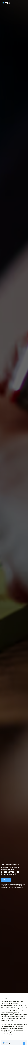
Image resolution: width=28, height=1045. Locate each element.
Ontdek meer (6, 880)
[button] (25, 3)
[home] (5, 3)
